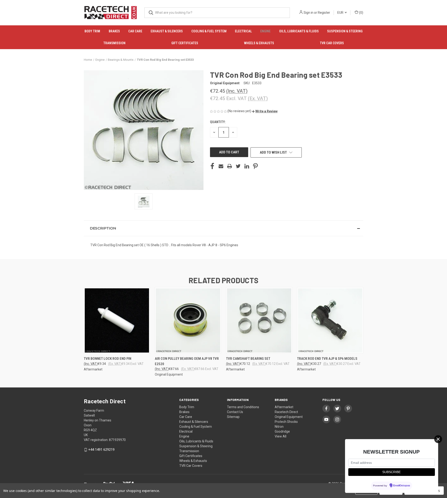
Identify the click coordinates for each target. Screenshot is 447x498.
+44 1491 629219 (101, 450)
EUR (340, 12)
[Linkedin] (246, 166)
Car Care (135, 31)
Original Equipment (289, 417)
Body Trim (92, 31)
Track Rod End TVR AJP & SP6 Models (327, 359)
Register (324, 12)
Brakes (114, 31)
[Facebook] (212, 166)
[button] (265, 111)
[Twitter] (238, 166)
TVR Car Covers (332, 43)
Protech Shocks (286, 422)
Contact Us (235, 412)
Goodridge (282, 431)
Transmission (114, 43)
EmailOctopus (401, 486)
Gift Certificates (184, 43)
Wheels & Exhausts (259, 43)
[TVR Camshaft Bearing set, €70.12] (259, 320)
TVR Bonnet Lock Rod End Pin (107, 359)
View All (280, 436)
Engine (265, 31)
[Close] (438, 439)
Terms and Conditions (243, 407)
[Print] (229, 166)
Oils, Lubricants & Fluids (299, 31)
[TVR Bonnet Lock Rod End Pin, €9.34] (117, 320)
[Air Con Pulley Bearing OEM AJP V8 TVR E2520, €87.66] (188, 320)
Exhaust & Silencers (167, 31)
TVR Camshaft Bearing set (248, 359)
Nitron (279, 426)
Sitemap (233, 417)
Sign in (308, 12)
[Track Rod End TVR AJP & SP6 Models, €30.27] (330, 320)
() (360, 12)
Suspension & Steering (344, 31)
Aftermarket (284, 407)
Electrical (243, 31)
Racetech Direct (286, 412)
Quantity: (218, 122)
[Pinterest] (255, 166)
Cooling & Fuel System (209, 31)
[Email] (221, 166)
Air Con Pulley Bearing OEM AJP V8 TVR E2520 (187, 361)
